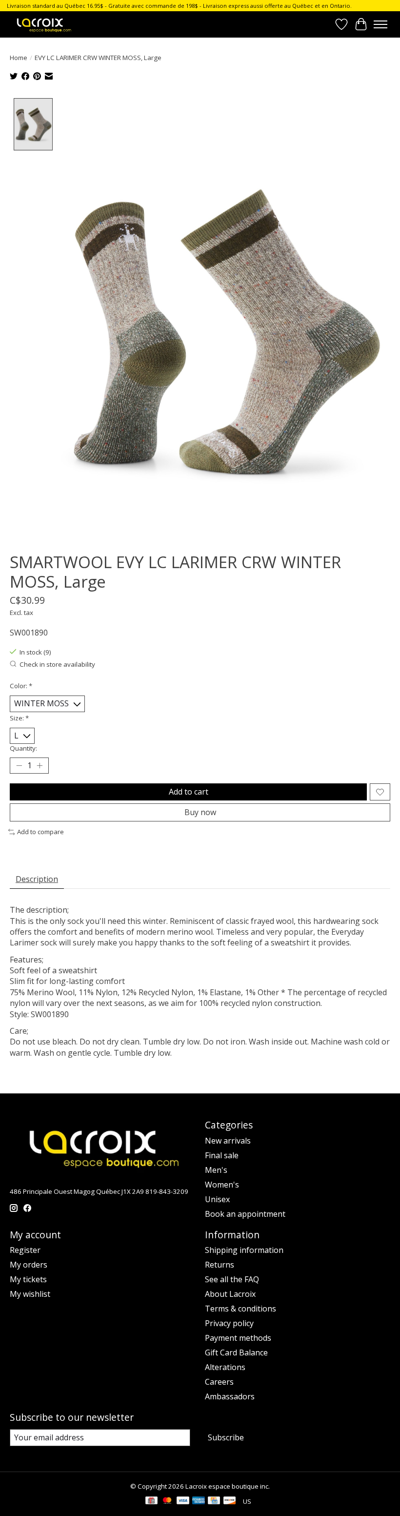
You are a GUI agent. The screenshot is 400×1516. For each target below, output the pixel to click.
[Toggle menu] (380, 24)
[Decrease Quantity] (19, 765)
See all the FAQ (232, 1279)
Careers (219, 1381)
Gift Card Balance (236, 1352)
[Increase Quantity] (39, 765)
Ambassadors (230, 1396)
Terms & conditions (240, 1308)
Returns (219, 1264)
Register (25, 1250)
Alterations (225, 1367)
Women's (222, 1184)
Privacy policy (229, 1323)
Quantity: (23, 748)
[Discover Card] (229, 1501)
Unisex (217, 1199)
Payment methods (238, 1337)
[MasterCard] (167, 1501)
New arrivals (228, 1140)
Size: (19, 718)
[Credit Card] (214, 1501)
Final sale (222, 1155)
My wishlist (30, 1294)
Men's (216, 1170)
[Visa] (183, 1501)
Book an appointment (245, 1214)
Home (18, 57)
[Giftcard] (151, 1501)
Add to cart (188, 791)
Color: (21, 685)
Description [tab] (37, 879)
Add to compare (40, 831)
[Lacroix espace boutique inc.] (43, 24)
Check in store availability (57, 664)
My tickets (28, 1279)
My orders (28, 1264)
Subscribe (226, 1437)
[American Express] (198, 1501)
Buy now (200, 812)
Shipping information (244, 1250)
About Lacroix (230, 1294)
